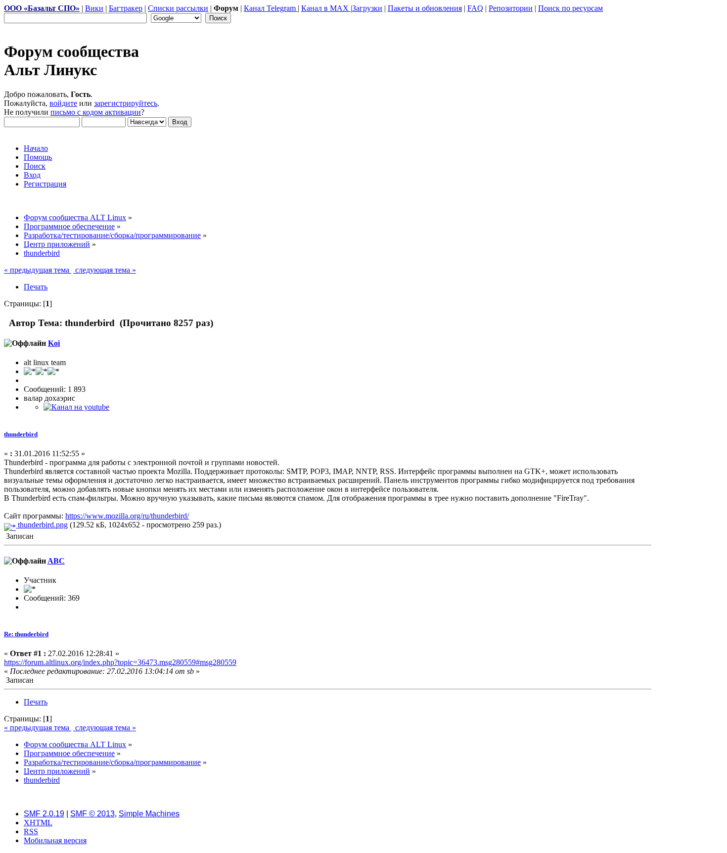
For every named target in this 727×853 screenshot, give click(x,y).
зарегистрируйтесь (125, 103)
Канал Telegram (271, 8)
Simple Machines (149, 813)
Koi (54, 343)
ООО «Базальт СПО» (42, 8)
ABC (56, 561)
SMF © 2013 (92, 813)
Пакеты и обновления (425, 8)
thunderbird (21, 434)
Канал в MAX (326, 8)
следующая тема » (104, 270)
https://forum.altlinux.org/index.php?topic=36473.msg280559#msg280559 (120, 662)
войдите (63, 103)
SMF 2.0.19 (44, 813)
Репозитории (511, 8)
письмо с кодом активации (95, 112)
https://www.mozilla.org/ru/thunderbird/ (127, 516)
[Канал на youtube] (76, 407)
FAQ (475, 8)
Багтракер (125, 8)
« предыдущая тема (37, 270)
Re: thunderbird (26, 634)
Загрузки (367, 8)
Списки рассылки (178, 8)
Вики (94, 8)
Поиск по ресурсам (570, 8)
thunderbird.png (42, 525)
